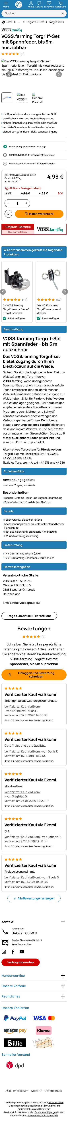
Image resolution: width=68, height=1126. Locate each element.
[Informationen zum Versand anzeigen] (15, 1065)
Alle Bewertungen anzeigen (36, 898)
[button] (34, 67)
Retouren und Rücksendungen (43, 1115)
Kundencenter (21, 944)
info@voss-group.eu (21, 603)
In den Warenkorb (41, 214)
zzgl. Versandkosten (26, 174)
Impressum (20, 1091)
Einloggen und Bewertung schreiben (36, 674)
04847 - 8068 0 (24, 933)
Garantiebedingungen (46, 1112)
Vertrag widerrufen (20, 962)
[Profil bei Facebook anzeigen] (13, 951)
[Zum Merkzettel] (8, 214)
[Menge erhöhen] (26, 203)
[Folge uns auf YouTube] (22, 951)
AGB (8, 1091)
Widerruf (36, 1091)
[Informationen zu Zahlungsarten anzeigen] (34, 1030)
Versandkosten (56, 1102)
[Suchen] (63, 13)
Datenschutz (54, 1091)
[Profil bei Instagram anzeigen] (3, 951)
